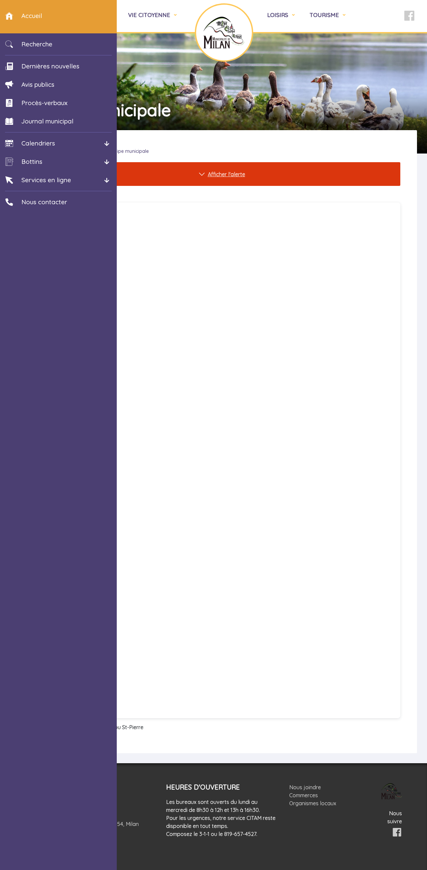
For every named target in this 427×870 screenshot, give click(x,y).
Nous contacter (44, 202)
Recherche (36, 44)
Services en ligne (46, 180)
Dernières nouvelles (50, 66)
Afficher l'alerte (226, 174)
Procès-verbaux (44, 103)
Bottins (31, 162)
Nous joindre (305, 787)
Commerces (303, 795)
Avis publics (37, 84)
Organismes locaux (312, 803)
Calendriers (38, 143)
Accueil (31, 16)
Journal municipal (47, 121)
